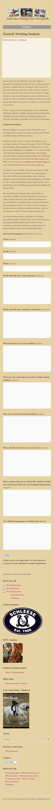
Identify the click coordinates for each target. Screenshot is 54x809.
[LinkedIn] (26, 574)
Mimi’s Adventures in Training (16, 683)
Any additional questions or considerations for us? (24, 521)
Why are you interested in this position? (23, 414)
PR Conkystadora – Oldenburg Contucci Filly (21, 776)
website (27, 162)
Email (9, 251)
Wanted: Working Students (14, 672)
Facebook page (41, 162)
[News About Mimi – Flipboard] (16, 727)
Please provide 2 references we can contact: (25, 448)
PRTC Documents (11, 751)
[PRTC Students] (13, 661)
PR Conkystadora (12, 588)
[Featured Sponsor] (22, 633)
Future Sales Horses (18, 595)
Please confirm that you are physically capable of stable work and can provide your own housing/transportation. (27, 484)
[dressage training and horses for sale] (27, 19)
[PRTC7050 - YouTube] (17, 574)
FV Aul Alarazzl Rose (13, 592)
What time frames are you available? (22, 343)
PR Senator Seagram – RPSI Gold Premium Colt (22, 773)
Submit (6, 555)
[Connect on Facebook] (7, 574)
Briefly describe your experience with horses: (26, 309)
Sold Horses (15, 598)
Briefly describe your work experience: (23, 276)
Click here (45, 156)
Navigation (26, 27)
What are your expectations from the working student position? (26, 378)
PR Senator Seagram (13, 585)
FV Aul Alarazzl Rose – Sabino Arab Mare (20, 779)
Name (9, 239)
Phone (9, 263)
